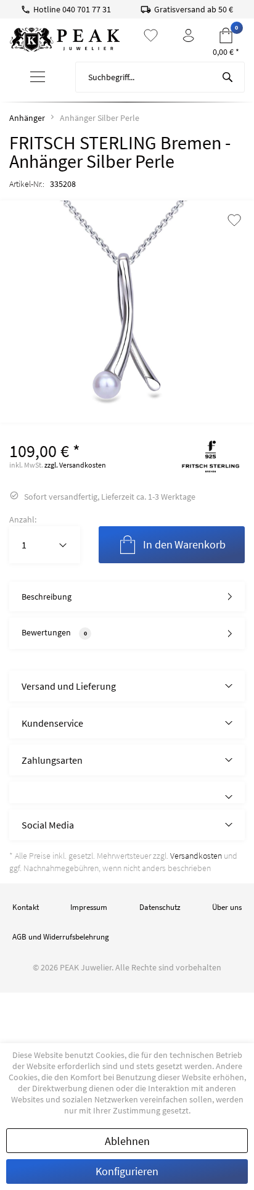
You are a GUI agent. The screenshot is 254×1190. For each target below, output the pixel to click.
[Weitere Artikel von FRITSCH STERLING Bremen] (210, 456)
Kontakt (25, 907)
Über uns (227, 907)
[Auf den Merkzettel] (234, 221)
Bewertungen (46, 632)
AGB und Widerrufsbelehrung (60, 937)
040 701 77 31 (86, 9)
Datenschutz (160, 907)
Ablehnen (127, 1141)
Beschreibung (47, 596)
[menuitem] (37, 77)
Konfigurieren (127, 1171)
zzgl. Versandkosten (75, 464)
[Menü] (37, 77)
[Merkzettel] (150, 35)
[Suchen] (227, 77)
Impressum (88, 907)
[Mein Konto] (188, 35)
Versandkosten (196, 855)
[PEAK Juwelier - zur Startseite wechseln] (64, 40)
